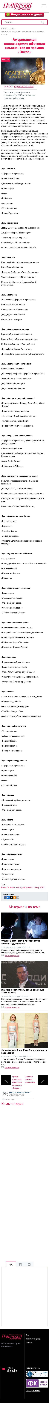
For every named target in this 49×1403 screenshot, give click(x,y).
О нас (27, 1335)
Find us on (12, 1369)
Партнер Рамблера (33, 1391)
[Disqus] (24, 1143)
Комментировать (12, 956)
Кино (12, 887)
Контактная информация (33, 1339)
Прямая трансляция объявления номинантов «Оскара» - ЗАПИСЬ (17, 1080)
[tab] (11, 1264)
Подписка (29, 1343)
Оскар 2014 (39, 887)
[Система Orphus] (17, 1100)
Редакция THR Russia (23, 87)
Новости (5, 887)
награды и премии (24, 887)
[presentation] (11, 1264)
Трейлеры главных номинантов (30, 1079)
